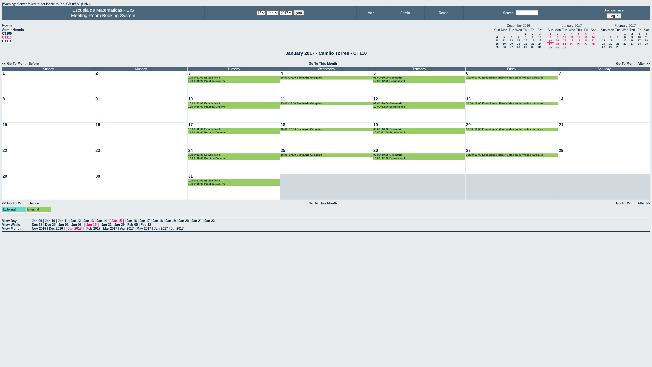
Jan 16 (132, 221)
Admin (405, 13)
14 (518, 40)
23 (532, 43)
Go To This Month (323, 63)
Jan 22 (210, 221)
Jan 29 (119, 225)
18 (497, 43)
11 (497, 40)
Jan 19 (171, 221)
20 (511, 43)
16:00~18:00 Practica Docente (207, 81)
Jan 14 (102, 221)
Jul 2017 (177, 228)
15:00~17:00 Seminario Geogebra (301, 77)
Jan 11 (63, 221)
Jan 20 (184, 221)
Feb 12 (146, 225)
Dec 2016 (56, 228)
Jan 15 (117, 221)
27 (511, 47)
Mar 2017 (110, 228)
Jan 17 (145, 221)
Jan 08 (76, 225)
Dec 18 (37, 225)
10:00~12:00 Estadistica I (204, 77)
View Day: (10, 221)
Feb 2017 (93, 228)
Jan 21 (197, 221)
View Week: (11, 225)
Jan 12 (76, 221)
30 (532, 47)
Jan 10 (50, 221)
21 (518, 43)
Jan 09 (37, 221)
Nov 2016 (39, 228)
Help (371, 13)
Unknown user (614, 10)
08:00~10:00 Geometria (387, 77)
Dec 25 (50, 225)
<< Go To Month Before (20, 63)
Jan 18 (158, 221)
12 (504, 40)
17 (539, 40)
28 (518, 47)
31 (539, 47)
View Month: (12, 228)
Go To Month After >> (633, 63)
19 (504, 43)
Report (444, 13)
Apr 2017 (127, 228)
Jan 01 (63, 225)
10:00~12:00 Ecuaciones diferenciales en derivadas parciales (505, 77)
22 (525, 43)
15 (525, 40)
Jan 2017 (75, 228)
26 (504, 47)
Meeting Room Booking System (103, 15)
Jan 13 (89, 221)
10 (539, 37)
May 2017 (144, 228)
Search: (508, 13)
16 (532, 40)
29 (525, 47)
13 (511, 40)
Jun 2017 (161, 228)
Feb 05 (132, 225)
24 (539, 43)
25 (497, 47)
